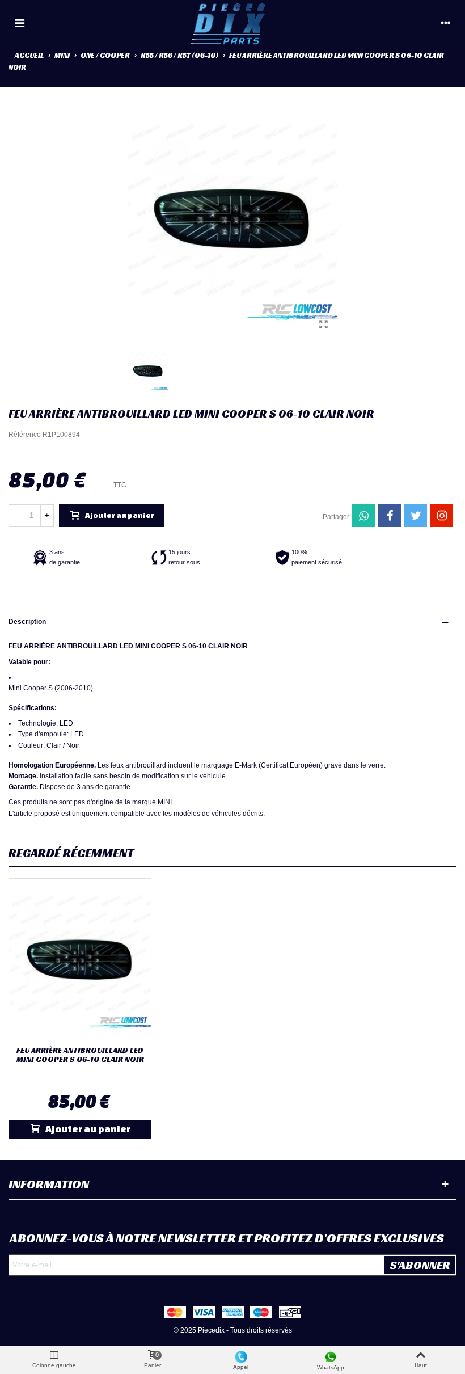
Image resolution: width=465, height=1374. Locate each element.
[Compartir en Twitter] (415, 515)
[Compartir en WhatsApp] (363, 515)
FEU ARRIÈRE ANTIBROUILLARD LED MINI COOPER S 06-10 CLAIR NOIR (80, 1055)
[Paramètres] (445, 22)
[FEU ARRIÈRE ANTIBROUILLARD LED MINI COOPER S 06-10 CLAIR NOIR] (323, 324)
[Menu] (19, 22)
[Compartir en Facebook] (389, 515)
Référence (25, 435)
